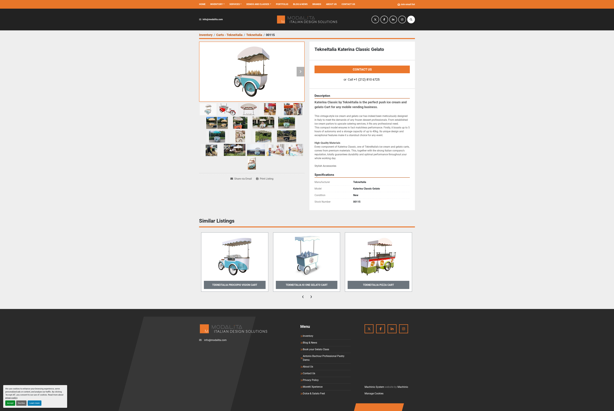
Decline (21, 403)
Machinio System (374, 386)
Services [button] (234, 4)
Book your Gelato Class (316, 349)
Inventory (216, 4)
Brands (316, 4)
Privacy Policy (311, 380)
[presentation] (303, 296)
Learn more (34, 403)
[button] (217, 4)
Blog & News (300, 4)
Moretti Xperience (313, 386)
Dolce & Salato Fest (314, 393)
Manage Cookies (374, 393)
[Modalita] (233, 328)
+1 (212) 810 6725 (367, 79)
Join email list (408, 4)
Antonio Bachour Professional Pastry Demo (323, 358)
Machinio (403, 386)
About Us (331, 4)
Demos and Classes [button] (257, 4)
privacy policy (11, 398)
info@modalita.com (213, 19)
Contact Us (348, 4)
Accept (10, 403)
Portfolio (282, 4)
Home (202, 4)
